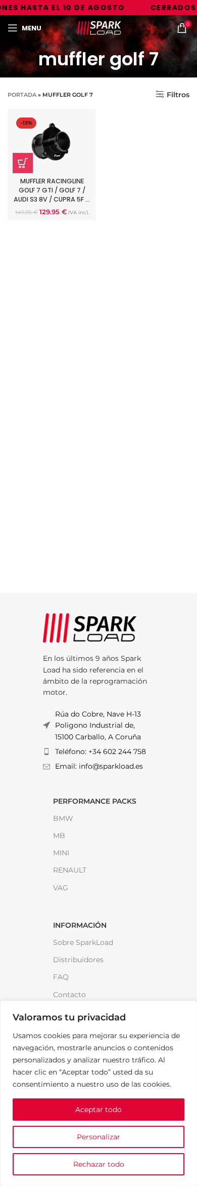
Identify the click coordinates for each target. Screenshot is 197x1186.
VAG (60, 887)
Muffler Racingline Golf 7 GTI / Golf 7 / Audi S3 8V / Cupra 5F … (52, 190)
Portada (22, 94)
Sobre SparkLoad (83, 942)
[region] (98, 1093)
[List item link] (98, 751)
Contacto (69, 994)
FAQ (61, 976)
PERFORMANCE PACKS (94, 801)
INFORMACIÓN (80, 925)
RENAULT (69, 870)
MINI (61, 852)
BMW (63, 818)
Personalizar (98, 1136)
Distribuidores (78, 959)
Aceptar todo (98, 1109)
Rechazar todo (98, 1164)
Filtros (178, 94)
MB (59, 835)
